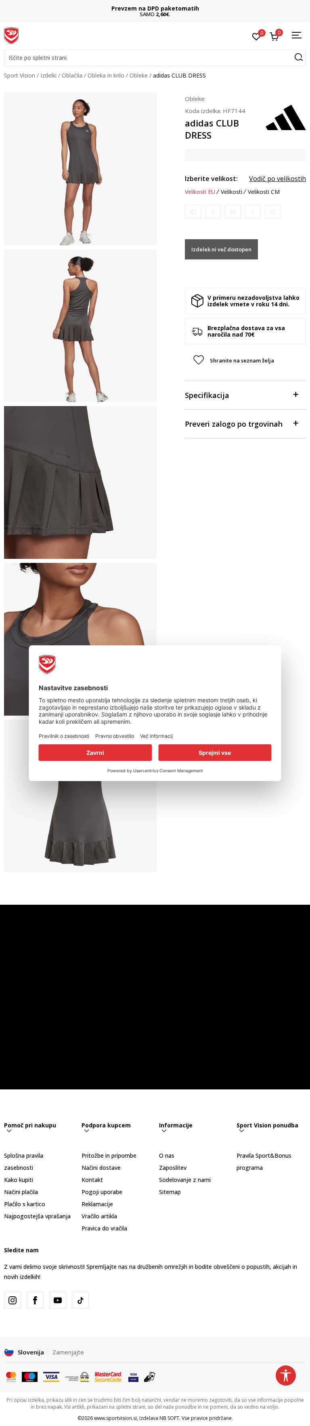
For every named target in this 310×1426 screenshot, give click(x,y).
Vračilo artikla (99, 1216)
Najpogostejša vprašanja (37, 1216)
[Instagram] (12, 1300)
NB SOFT (169, 1418)
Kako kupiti (18, 1180)
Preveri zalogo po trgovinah (234, 424)
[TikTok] (80, 1300)
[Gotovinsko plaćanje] (150, 1376)
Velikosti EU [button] (200, 192)
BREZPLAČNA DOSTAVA (155, 8)
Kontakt (92, 1180)
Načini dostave (101, 1167)
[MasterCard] (11, 1376)
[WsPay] (77, 1376)
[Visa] (51, 1376)
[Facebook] (35, 1300)
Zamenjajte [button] (68, 1352)
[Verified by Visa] (133, 1376)
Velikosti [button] (231, 192)
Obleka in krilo (106, 75)
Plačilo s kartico (24, 1204)
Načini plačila (21, 1192)
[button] (155, 58)
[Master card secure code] (108, 1376)
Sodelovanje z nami (185, 1180)
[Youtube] (58, 1300)
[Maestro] (30, 1376)
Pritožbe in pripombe (109, 1155)
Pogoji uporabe (102, 1192)
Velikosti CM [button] (264, 192)
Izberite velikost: (211, 178)
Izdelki (48, 75)
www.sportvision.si (115, 1418)
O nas (166, 1155)
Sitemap (170, 1192)
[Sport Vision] (11, 35)
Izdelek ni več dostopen (221, 249)
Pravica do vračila (104, 1228)
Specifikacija (207, 395)
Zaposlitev (172, 1167)
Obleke (139, 75)
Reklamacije (97, 1204)
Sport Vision (19, 75)
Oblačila (72, 75)
